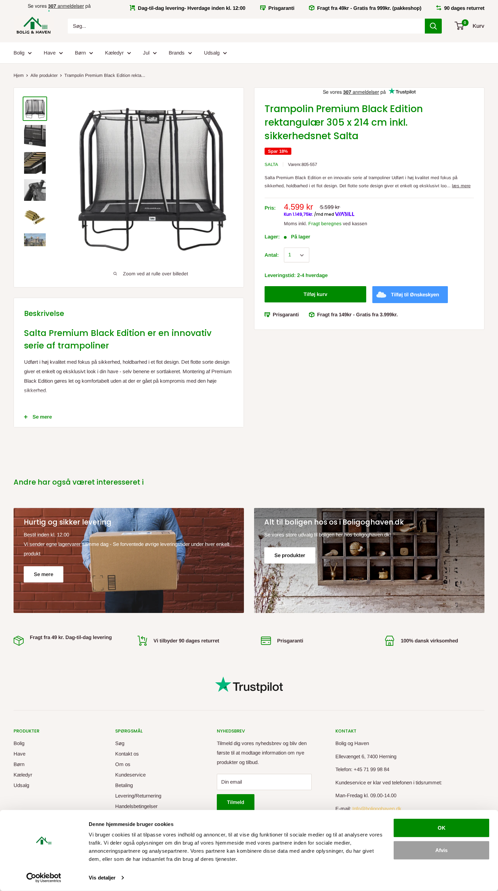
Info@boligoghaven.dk (376, 808)
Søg (119, 743)
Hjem (19, 75)
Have (50, 53)
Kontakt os (127, 754)
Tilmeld (235, 802)
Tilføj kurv (315, 294)
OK (441, 828)
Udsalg (212, 53)
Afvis (441, 850)
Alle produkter (44, 75)
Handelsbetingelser (136, 806)
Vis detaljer (102, 878)
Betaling (124, 785)
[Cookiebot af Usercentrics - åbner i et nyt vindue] (44, 878)
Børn (80, 53)
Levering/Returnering (138, 796)
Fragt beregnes (324, 223)
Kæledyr (114, 53)
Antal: (272, 255)
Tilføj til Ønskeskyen (415, 295)
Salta (271, 164)
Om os (122, 764)
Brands (177, 53)
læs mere (461, 186)
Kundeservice (130, 775)
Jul (146, 53)
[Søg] (433, 26)
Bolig (19, 53)
